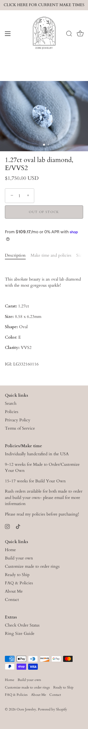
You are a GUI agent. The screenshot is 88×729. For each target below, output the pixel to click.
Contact (12, 599)
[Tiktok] (18, 526)
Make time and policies (51, 255)
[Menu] (7, 33)
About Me (14, 591)
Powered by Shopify (52, 709)
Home (10, 550)
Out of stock (44, 212)
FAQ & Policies (19, 583)
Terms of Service (20, 428)
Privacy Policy (17, 420)
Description (15, 255)
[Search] (69, 34)
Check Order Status (22, 625)
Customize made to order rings (32, 566)
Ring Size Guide (19, 633)
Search (10, 403)
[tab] (18, 255)
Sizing (82, 255)
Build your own (19, 558)
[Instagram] (7, 526)
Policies (11, 412)
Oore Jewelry (26, 709)
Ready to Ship (17, 574)
